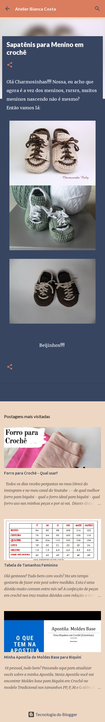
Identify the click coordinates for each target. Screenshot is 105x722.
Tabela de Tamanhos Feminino (31, 565)
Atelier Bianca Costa (35, 8)
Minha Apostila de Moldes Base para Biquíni (42, 657)
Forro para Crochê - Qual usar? (31, 473)
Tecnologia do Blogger (55, 714)
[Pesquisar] (97, 8)
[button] (9, 65)
